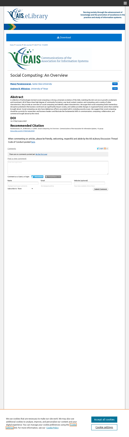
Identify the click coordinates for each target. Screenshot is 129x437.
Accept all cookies (104, 419)
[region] (64, 423)
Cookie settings (104, 427)
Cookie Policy (52, 428)
